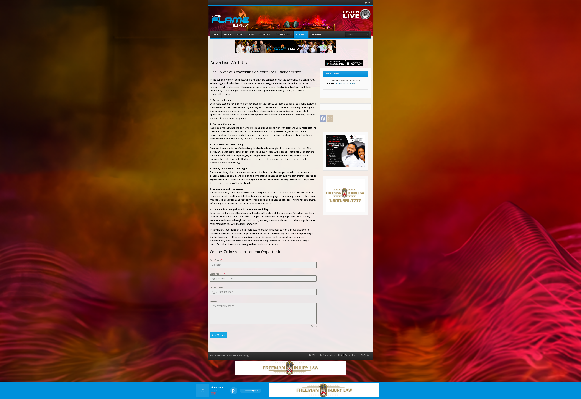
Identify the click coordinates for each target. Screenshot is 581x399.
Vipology (245, 355)
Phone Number (217, 287)
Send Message (219, 335)
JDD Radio (365, 355)
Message (214, 301)
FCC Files (313, 355)
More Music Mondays (345, 83)
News (251, 34)
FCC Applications (327, 355)
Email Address (217, 274)
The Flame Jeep (283, 34)
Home (216, 34)
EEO (340, 355)
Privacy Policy (351, 355)
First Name (216, 260)
